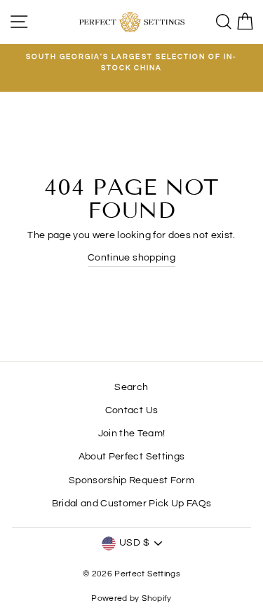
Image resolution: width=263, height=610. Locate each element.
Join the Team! (132, 433)
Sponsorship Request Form (131, 480)
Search (131, 387)
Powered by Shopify (131, 598)
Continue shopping (131, 258)
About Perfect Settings (131, 457)
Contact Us (131, 410)
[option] (131, 62)
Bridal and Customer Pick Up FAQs (132, 503)
